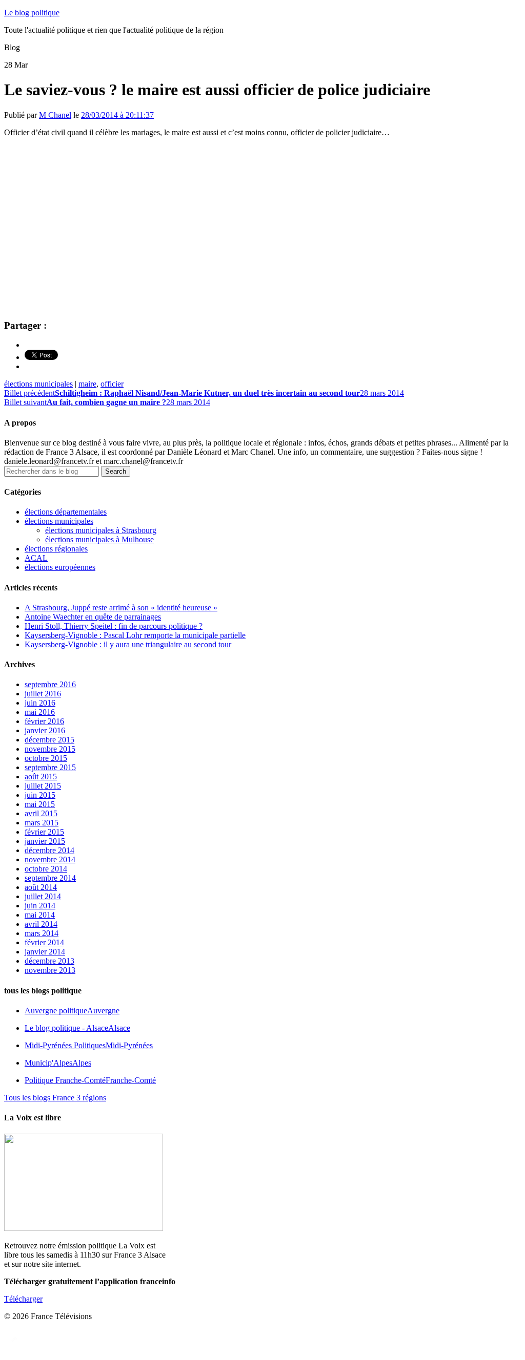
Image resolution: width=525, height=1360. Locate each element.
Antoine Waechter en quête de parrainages (93, 616)
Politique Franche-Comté (90, 1080)
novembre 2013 (50, 970)
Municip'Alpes (58, 1062)
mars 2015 (41, 822)
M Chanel (55, 115)
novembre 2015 (50, 749)
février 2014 (44, 942)
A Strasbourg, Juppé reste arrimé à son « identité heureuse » (121, 607)
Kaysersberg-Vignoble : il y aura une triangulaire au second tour (128, 644)
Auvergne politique (72, 1010)
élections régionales (56, 548)
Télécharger (23, 1298)
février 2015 (44, 831)
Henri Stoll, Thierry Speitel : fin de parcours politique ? (114, 626)
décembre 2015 (49, 739)
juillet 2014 (43, 896)
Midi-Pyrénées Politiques (89, 1045)
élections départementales (66, 511)
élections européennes (60, 567)
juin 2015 (40, 795)
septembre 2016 (50, 684)
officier (112, 383)
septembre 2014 (50, 878)
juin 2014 (40, 905)
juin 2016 (40, 702)
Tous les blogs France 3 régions (55, 1097)
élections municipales (38, 383)
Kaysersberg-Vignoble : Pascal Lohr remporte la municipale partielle (135, 635)
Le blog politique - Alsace (77, 1028)
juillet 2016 (43, 693)
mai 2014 (40, 914)
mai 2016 (40, 712)
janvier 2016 (45, 730)
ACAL (36, 558)
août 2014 (41, 887)
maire (87, 383)
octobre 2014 (46, 868)
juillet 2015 (43, 785)
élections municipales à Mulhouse (99, 539)
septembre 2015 (50, 767)
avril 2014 (41, 924)
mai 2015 (40, 804)
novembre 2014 (50, 859)
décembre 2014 (49, 850)
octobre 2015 (46, 758)
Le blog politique (31, 12)
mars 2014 (41, 933)
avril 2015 (41, 813)
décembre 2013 (49, 961)
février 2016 (44, 721)
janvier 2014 (45, 951)
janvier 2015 (45, 841)
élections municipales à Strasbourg (100, 530)
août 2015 (41, 776)
